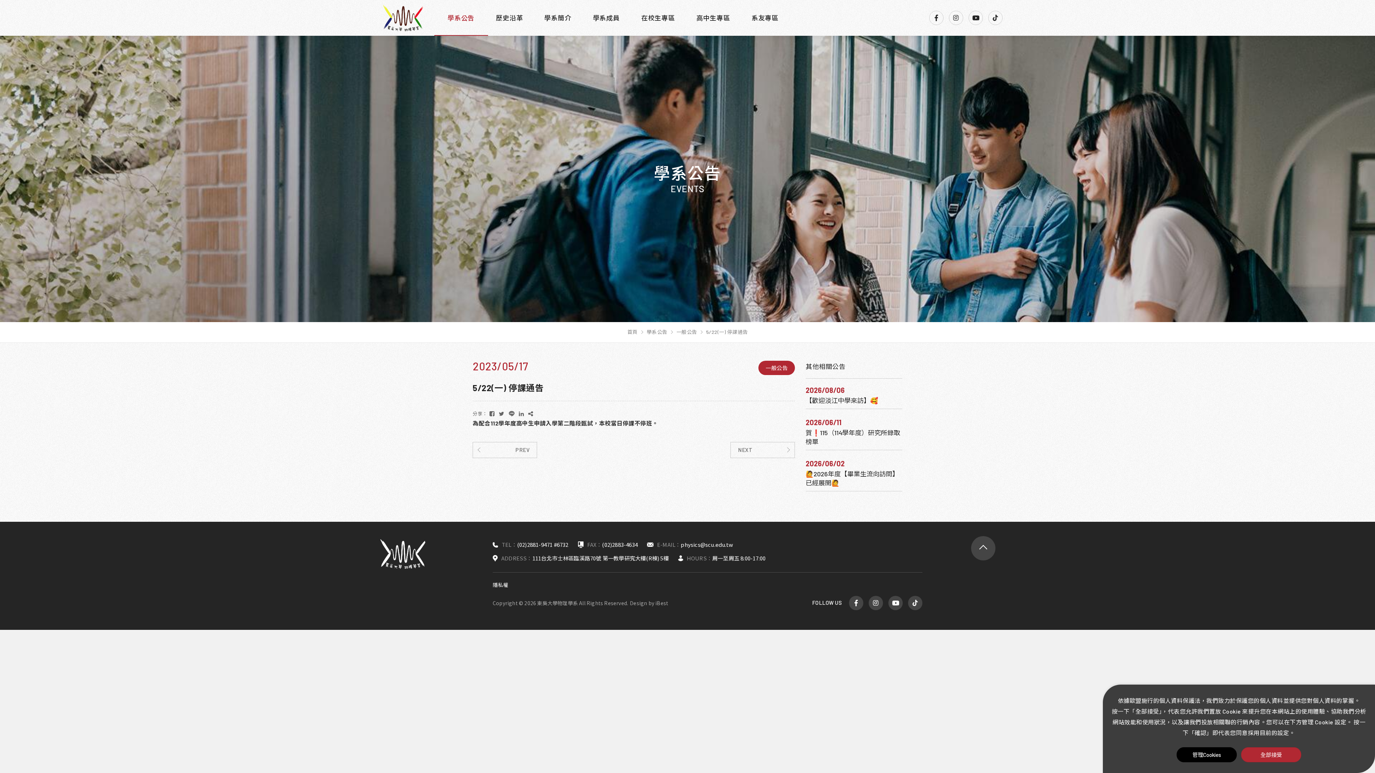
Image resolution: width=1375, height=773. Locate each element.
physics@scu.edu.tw (707, 544)
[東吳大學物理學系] (403, 18)
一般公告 (686, 332)
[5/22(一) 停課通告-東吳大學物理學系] (492, 413)
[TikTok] (995, 18)
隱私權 (500, 585)
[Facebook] (936, 18)
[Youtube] (976, 18)
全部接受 (1271, 755)
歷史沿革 (509, 18)
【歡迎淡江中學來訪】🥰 (842, 400)
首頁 (632, 332)
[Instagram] (956, 18)
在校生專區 (658, 18)
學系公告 (461, 18)
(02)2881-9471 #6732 (543, 544)
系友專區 (765, 18)
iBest (661, 603)
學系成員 (606, 18)
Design (638, 603)
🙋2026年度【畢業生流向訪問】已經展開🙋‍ (852, 478)
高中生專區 (713, 18)
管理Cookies (1206, 755)
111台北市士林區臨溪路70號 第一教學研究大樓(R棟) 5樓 (600, 558)
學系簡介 (557, 18)
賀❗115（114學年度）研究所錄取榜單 (853, 437)
